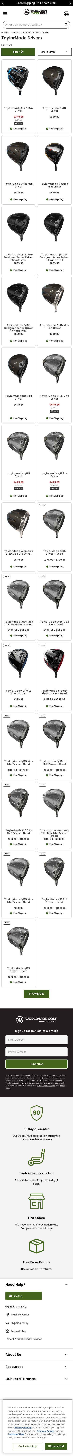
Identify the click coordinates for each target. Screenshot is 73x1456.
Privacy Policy (22, 1427)
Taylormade (41, 32)
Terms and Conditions (46, 1078)
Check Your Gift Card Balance (28, 1343)
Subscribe (36, 1057)
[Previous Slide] (3, 3)
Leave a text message (25, 1288)
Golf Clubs (16, 32)
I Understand (56, 1446)
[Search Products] (67, 25)
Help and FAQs (18, 1310)
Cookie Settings (28, 1446)
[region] (37, 1426)
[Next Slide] (70, 3)
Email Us (17, 1299)
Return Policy (18, 1334)
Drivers (28, 32)
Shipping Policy (19, 1326)
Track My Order (20, 1318)
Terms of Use (16, 1434)
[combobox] (36, 25)
